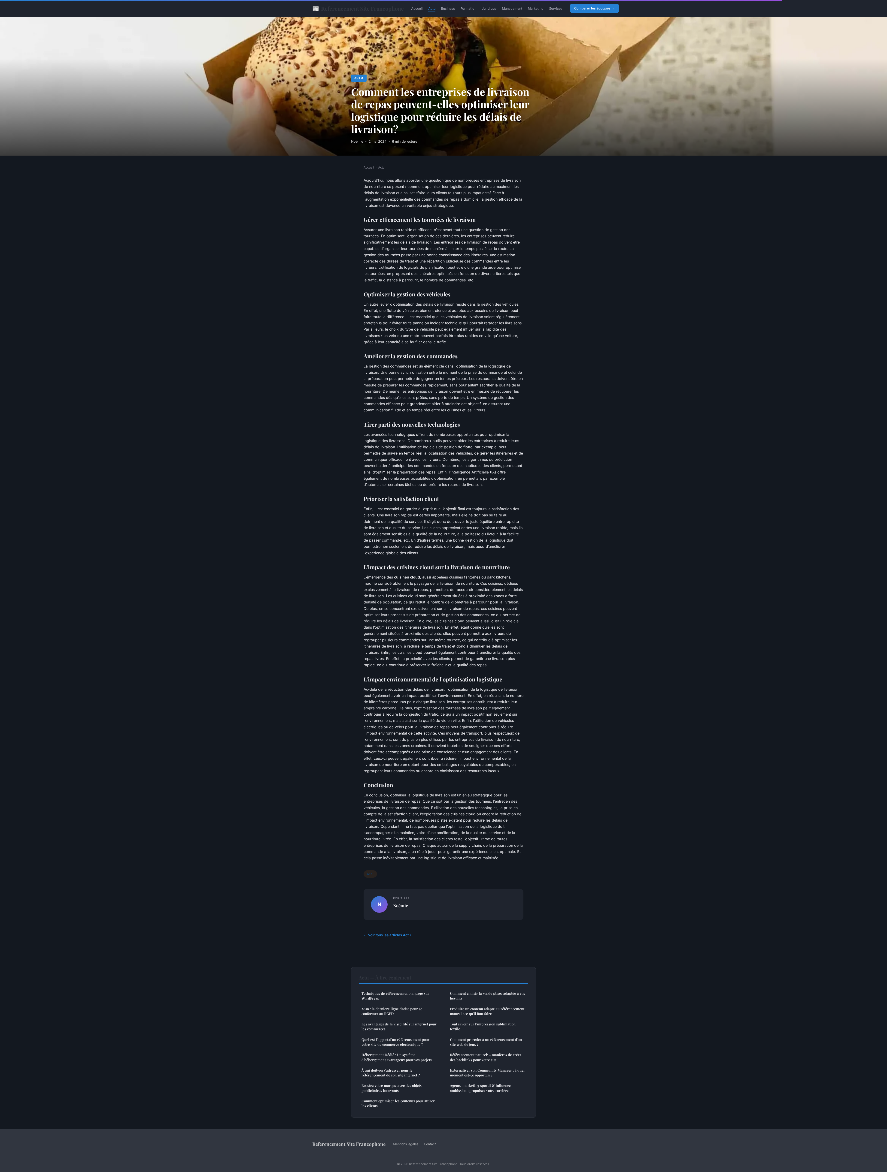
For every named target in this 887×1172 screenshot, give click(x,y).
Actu (431, 8)
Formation (468, 8)
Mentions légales (405, 1144)
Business (448, 8)
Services (555, 8)
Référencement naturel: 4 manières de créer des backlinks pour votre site (485, 1057)
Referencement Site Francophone (358, 8)
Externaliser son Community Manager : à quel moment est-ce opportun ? (487, 1072)
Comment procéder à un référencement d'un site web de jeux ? (486, 1042)
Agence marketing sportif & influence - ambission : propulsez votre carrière (481, 1088)
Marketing (536, 8)
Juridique (489, 8)
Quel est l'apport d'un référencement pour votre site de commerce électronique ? (395, 1042)
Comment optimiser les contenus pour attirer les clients (398, 1103)
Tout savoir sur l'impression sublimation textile (483, 1026)
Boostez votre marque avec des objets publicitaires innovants (391, 1088)
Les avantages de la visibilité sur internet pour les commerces (399, 1026)
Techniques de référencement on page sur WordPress (395, 995)
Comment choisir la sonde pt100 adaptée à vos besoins (487, 995)
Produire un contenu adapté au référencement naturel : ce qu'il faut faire (487, 1011)
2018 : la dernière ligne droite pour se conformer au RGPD (391, 1011)
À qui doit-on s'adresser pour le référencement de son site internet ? (390, 1072)
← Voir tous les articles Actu (387, 935)
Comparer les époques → (594, 8)
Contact (430, 1144)
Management (512, 8)
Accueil (417, 8)
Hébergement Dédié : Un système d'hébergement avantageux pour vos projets (396, 1057)
